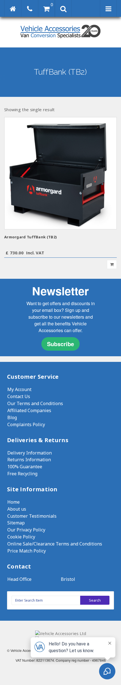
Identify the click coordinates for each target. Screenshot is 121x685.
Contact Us (18, 396)
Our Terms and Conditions (35, 403)
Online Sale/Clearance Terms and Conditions (54, 544)
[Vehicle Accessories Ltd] (60, 39)
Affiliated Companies (29, 410)
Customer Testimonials (32, 516)
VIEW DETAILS (60, 173)
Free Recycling (22, 474)
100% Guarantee (24, 466)
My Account (19, 389)
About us (16, 509)
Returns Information (29, 459)
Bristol (68, 579)
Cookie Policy (21, 537)
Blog (12, 417)
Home (13, 502)
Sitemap (16, 523)
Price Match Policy (26, 551)
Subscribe (60, 344)
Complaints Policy (26, 424)
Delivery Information (29, 453)
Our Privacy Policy (26, 530)
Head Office (19, 579)
